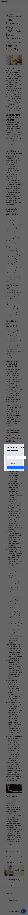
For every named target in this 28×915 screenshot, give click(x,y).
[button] (22, 445)
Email (8, 454)
